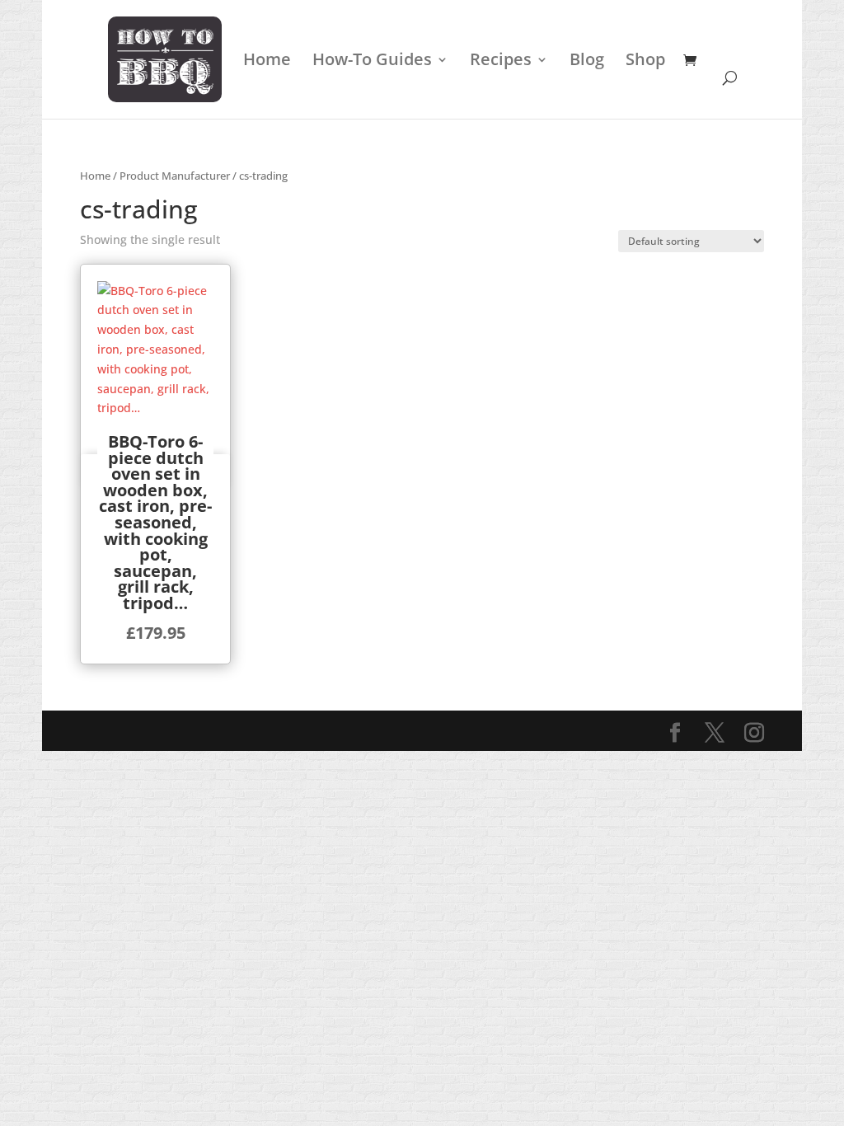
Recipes (501, 62)
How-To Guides (372, 62)
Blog (587, 62)
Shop (645, 62)
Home (267, 62)
